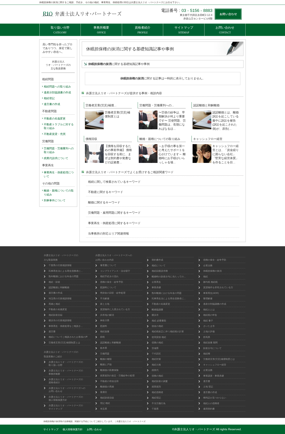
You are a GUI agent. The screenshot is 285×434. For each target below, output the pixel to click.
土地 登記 (208, 386)
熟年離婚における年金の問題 (63, 276)
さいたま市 (209, 326)
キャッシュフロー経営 (214, 364)
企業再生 (156, 282)
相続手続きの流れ (109, 276)
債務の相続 (157, 342)
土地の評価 (209, 331)
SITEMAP (183, 30)
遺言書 (52, 331)
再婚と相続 (54, 304)
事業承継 (156, 287)
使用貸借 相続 (159, 337)
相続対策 (156, 359)
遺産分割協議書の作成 (214, 304)
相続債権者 (157, 392)
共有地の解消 (107, 315)
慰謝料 (103, 326)
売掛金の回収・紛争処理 (112, 293)
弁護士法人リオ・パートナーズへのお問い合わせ (67, 389)
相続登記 (156, 397)
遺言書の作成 (55, 293)
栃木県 (103, 348)
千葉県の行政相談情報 (60, 265)
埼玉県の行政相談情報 (60, 298)
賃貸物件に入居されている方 (115, 309)
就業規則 (156, 386)
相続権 (206, 353)
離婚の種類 (106, 359)
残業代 (155, 370)
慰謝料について (108, 287)
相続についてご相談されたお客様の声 (68, 337)
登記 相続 (105, 403)
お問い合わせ (94, 429)
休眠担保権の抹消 (212, 271)
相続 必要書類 (159, 320)
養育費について (108, 265)
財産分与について (212, 348)
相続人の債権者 (211, 403)
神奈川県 (104, 320)
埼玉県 (103, 408)
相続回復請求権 (160, 271)
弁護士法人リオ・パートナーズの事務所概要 (66, 372)
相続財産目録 (55, 315)
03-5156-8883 (197, 10)
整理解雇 (207, 298)
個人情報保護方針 (73, 429)
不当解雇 (104, 298)
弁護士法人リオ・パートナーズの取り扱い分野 (66, 363)
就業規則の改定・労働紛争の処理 (117, 375)
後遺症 (103, 392)
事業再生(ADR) (211, 293)
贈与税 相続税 (210, 282)
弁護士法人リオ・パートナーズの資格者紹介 (66, 381)
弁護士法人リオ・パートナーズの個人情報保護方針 (66, 398)
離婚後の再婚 (107, 386)
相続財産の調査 (160, 381)
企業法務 (207, 265)
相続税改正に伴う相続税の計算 (168, 331)
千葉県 (155, 408)
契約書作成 (157, 260)
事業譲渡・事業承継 (213, 375)
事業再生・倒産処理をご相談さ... (66, 326)
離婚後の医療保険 (109, 370)
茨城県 (155, 348)
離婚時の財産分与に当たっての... (169, 276)
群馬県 (206, 337)
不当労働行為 (158, 403)
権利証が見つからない (214, 397)
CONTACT (225, 30)
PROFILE (142, 30)
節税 (102, 337)
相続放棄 (104, 331)
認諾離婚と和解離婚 (59, 287)
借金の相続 (157, 326)
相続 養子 (208, 320)
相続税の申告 (210, 315)
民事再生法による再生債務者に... (66, 271)
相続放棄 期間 (210, 342)
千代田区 (156, 353)
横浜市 (155, 315)
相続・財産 (54, 282)
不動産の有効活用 (109, 381)
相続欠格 (156, 364)
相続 (205, 276)
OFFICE (101, 30)
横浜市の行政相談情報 (60, 320)
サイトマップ (50, 429)
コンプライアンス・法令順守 (115, 271)
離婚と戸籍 (106, 364)
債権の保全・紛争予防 (111, 282)
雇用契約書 (209, 408)
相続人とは (209, 309)
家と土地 (104, 304)
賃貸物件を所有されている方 (218, 287)
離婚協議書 (157, 309)
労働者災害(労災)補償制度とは (64, 342)
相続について (158, 265)
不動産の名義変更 (58, 309)
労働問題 (104, 353)
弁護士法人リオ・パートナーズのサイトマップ (66, 407)
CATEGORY (60, 30)
